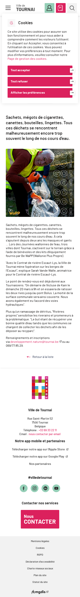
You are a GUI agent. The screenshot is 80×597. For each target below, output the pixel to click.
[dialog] (40, 58)
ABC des (61, 8)
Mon (49, 8)
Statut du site (40, 582)
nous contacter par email (45, 434)
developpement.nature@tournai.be (34, 341)
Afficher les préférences (28, 92)
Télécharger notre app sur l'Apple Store (38, 449)
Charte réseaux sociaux (40, 568)
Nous (40, 519)
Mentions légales (40, 541)
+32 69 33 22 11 (48, 430)
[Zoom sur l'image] (40, 183)
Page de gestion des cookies (27, 58)
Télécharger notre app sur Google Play (38, 456)
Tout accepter (20, 70)
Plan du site (40, 575)
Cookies (40, 548)
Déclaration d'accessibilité (40, 562)
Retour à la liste (46, 357)
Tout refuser (19, 81)
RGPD (40, 555)
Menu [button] (8, 8)
